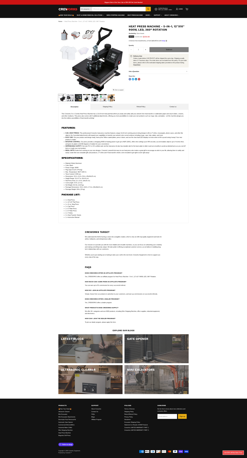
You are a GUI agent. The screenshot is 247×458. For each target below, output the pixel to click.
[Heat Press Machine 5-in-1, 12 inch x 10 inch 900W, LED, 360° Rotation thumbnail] (95, 98)
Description (74, 107)
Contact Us (94, 411)
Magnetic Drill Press (64, 435)
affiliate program (108, 276)
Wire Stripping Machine (116, 15)
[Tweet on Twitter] (133, 79)
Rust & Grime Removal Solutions (90, 15)
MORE (148, 15)
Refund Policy (141, 106)
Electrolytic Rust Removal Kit (67, 419)
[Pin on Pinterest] (139, 79)
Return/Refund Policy (130, 414)
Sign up (182, 416)
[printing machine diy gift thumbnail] (103, 98)
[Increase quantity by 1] (145, 49)
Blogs (93, 417)
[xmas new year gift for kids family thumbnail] (111, 98)
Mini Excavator (62, 414)
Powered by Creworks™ (65, 452)
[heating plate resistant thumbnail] (78, 98)
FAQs (93, 414)
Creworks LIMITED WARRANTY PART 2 (136, 430)
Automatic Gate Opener (65, 422)
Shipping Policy (107, 106)
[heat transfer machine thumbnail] (86, 98)
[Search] (148, 9)
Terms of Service (129, 409)
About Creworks (171, 15)
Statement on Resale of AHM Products (136, 425)
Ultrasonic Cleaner (64, 411)
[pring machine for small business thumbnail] (70, 98)
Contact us (173, 106)
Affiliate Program (96, 419)
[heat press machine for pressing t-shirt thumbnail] (62, 98)
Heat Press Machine (135, 15)
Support (157, 15)
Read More (136, 65)
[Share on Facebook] (130, 79)
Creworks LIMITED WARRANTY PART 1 (136, 427)
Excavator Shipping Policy (132, 422)
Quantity (131, 45)
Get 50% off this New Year (233, 452)
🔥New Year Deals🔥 (66, 15)
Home (60, 21)
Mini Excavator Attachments (66, 417)
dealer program (107, 302)
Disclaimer (127, 419)
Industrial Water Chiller (65, 427)
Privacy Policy (128, 417)
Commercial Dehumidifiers (66, 425)
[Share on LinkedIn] (136, 79)
